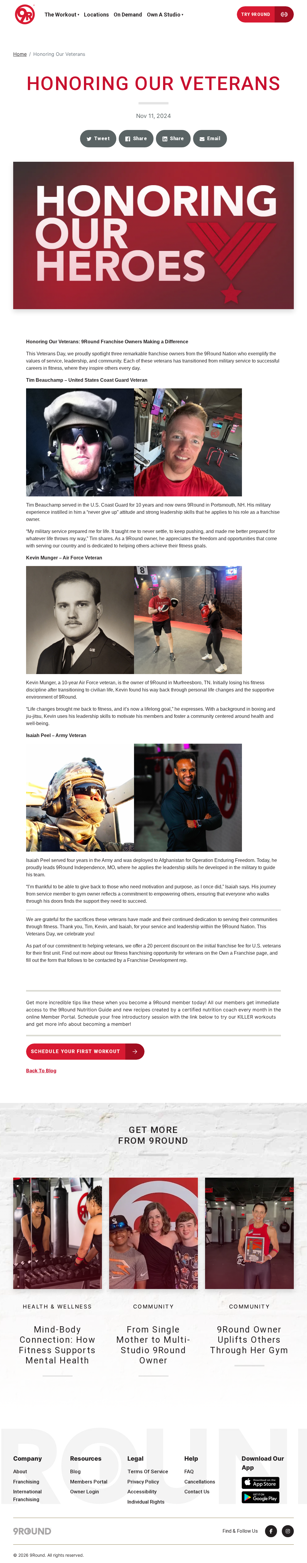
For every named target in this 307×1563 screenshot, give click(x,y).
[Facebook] (271, 1531)
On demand (128, 14)
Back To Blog (41, 1071)
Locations (96, 14)
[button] (98, 138)
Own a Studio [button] (163, 14)
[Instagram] (288, 1531)
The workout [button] (60, 14)
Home (20, 54)
